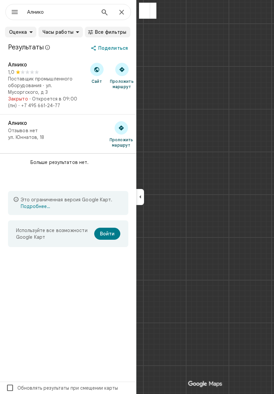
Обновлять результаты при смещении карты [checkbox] (62, 388)
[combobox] (61, 12)
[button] (144, 11)
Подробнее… (35, 206)
